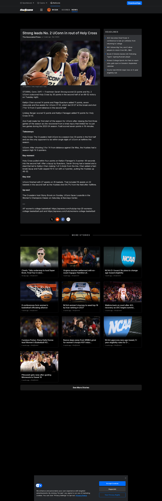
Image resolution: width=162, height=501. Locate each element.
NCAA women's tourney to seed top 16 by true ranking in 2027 (80, 306)
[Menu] (41, 9)
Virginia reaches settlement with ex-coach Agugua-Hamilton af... (79, 271)
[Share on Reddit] (57, 219)
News (75, 10)
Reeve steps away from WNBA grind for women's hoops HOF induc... (79, 341)
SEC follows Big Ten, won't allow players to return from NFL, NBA (119, 48)
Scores (66, 10)
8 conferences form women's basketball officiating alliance (35, 306)
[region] (81, 488)
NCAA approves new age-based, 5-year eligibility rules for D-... (121, 341)
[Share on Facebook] (63, 219)
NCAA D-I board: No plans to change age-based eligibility (121, 271)
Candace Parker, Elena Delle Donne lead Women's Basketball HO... (37, 341)
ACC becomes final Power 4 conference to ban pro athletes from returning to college (121, 41)
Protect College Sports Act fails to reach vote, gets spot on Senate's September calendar (122, 63)
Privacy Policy (81, 495)
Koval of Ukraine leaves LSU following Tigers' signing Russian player (121, 55)
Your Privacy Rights (112, 495)
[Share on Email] (68, 219)
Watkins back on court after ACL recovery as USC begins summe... (120, 306)
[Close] (125, 478)
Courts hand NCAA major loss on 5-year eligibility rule (122, 71)
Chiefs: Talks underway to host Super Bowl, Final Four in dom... (38, 271)
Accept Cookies (112, 483)
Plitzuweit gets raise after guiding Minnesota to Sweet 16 (36, 376)
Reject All (112, 489)
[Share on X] (52, 219)
